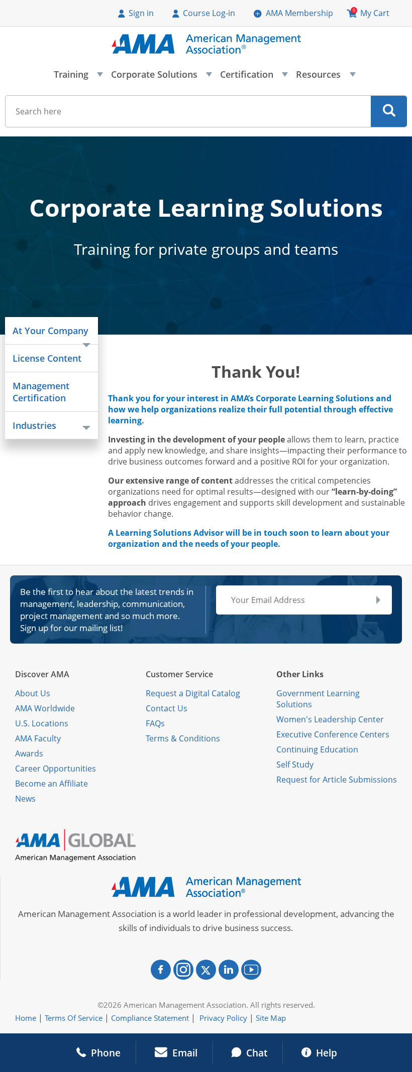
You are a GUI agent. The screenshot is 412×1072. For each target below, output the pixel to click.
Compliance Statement (150, 1018)
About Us (32, 693)
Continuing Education (317, 749)
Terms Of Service (73, 1018)
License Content (47, 358)
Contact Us (166, 708)
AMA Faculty (38, 738)
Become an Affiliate (51, 783)
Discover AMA (42, 674)
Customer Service (179, 674)
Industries (34, 425)
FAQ (153, 723)
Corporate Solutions (161, 77)
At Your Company (50, 331)
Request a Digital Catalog (193, 693)
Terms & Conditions (183, 738)
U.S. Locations (41, 723)
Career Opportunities (55, 768)
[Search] (389, 111)
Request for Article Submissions (336, 779)
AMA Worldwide (45, 708)
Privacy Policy (223, 1018)
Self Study (295, 764)
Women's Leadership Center (330, 719)
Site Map (271, 1018)
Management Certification (41, 392)
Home (25, 1018)
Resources (325, 77)
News (25, 798)
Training (78, 77)
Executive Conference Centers (332, 734)
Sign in (141, 13)
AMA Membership (299, 13)
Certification (253, 77)
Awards (29, 753)
